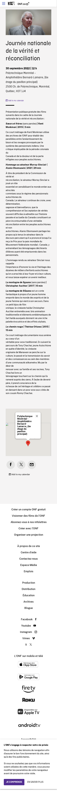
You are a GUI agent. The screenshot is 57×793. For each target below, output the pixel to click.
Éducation (29, 595)
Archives (28, 601)
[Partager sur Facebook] (10, 465)
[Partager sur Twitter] (21, 465)
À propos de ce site (28, 546)
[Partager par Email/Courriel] (32, 465)
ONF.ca (22, 4)
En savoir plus (35, 782)
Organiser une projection (28, 534)
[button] (28, 443)
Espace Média (28, 565)
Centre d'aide (28, 552)
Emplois (28, 571)
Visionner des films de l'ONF (28, 515)
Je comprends (14, 782)
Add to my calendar (16, 100)
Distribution (28, 589)
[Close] (37, 416)
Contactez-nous (28, 558)
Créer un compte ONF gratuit (28, 509)
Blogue (28, 608)
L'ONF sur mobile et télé (28, 656)
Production (28, 582)
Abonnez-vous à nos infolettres (29, 522)
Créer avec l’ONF (28, 528)
